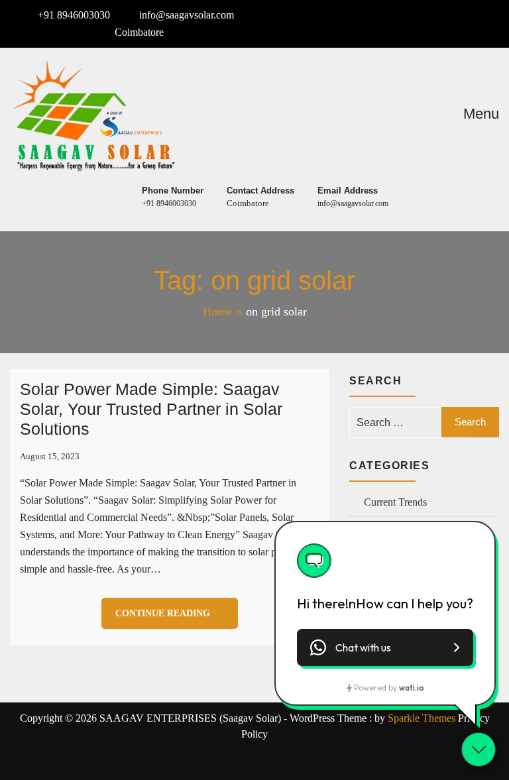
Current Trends (395, 502)
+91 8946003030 (74, 15)
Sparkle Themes (421, 718)
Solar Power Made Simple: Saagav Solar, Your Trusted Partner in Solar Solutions (151, 409)
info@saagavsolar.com (186, 15)
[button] (385, 647)
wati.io (411, 688)
